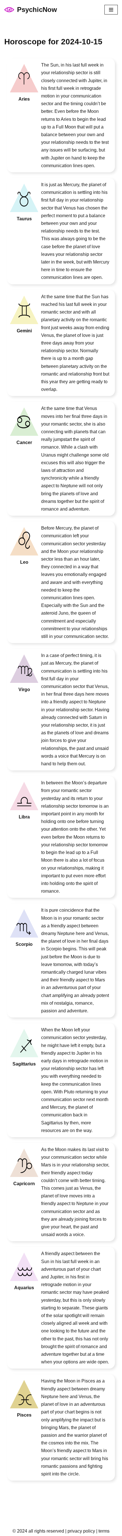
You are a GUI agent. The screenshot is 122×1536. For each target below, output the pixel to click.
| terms (102, 1531)
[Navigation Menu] (111, 9)
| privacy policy (79, 1531)
